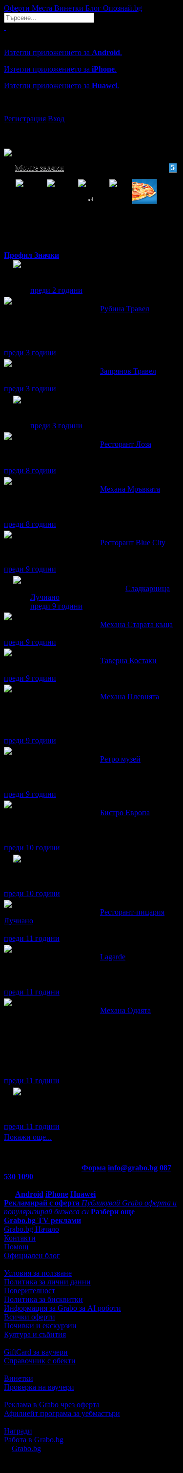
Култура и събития (35, 1334)
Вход (56, 119)
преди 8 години (30, 470)
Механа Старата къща (136, 624)
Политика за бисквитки (43, 1299)
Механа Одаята (125, 1010)
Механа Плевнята (129, 696)
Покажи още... (28, 1137)
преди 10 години (32, 847)
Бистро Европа (125, 812)
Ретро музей (120, 759)
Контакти (20, 1238)
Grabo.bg (26, 1448)
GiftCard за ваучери (36, 1352)
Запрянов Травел (128, 371)
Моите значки (95, 167)
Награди (18, 1431)
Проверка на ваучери (39, 1387)
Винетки (18, 1378)
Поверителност (29, 1290)
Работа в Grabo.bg (33, 1439)
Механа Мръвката (130, 489)
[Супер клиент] (17, 588)
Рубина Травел (124, 309)
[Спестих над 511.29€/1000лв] (17, 867)
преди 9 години (30, 569)
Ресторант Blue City (132, 542)
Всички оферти (29, 1317)
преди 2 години (56, 290)
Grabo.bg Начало (31, 1229)
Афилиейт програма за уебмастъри (62, 1413)
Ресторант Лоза (125, 444)
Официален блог (32, 1255)
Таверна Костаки (128, 660)
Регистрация (25, 119)
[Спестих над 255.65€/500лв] (17, 1100)
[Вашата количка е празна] (5, 27)
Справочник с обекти (40, 1361)
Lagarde (112, 957)
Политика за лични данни (47, 1282)
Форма (93, 1168)
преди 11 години (32, 938)
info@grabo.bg (133, 1168)
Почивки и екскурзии (40, 1325)
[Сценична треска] (17, 408)
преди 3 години (30, 352)
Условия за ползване (38, 1273)
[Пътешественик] (17, 273)
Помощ (16, 1247)
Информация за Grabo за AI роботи (62, 1308)
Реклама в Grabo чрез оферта (52, 1404)
